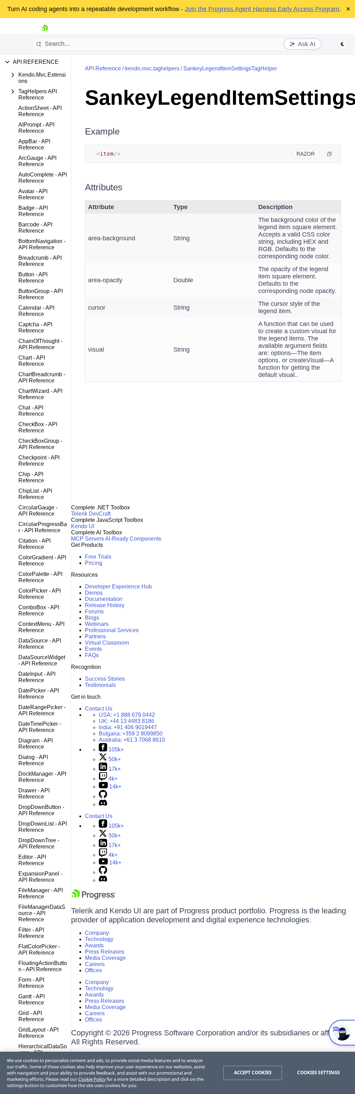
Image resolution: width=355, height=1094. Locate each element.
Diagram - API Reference (35, 744)
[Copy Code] (329, 154)
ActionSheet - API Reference (40, 111)
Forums (94, 611)
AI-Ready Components (133, 539)
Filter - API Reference (31, 933)
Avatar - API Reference (32, 194)
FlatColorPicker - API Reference (39, 950)
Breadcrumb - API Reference (40, 261)
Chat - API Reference (31, 411)
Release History (104, 605)
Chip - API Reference (31, 477)
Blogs (92, 618)
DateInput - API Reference (36, 677)
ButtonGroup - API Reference (40, 294)
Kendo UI (82, 526)
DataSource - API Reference (39, 644)
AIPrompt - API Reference (36, 128)
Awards (94, 945)
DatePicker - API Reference (38, 694)
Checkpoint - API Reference (39, 461)
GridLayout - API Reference (38, 1033)
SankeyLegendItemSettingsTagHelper (230, 68)
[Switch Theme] (342, 44)
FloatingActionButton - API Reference (42, 966)
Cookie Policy (92, 1079)
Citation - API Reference (34, 544)
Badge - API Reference (33, 211)
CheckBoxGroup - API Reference (40, 444)
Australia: (132, 740)
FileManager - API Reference (40, 893)
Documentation (103, 599)
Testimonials (100, 685)
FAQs (92, 655)
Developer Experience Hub (118, 586)
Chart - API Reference (31, 361)
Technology (99, 939)
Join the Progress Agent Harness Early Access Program (262, 9)
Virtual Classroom (107, 643)
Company (97, 933)
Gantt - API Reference (31, 999)
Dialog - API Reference (33, 760)
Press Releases (104, 952)
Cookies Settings (318, 1072)
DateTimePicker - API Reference (39, 727)
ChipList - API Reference (35, 494)
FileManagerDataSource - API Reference (41, 913)
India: (128, 727)
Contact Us (98, 709)
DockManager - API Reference (42, 777)
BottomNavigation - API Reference (42, 244)
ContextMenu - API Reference (41, 627)
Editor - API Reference (32, 860)
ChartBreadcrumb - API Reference (41, 377)
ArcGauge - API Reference (37, 161)
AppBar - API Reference (34, 144)
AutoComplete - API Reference (42, 178)
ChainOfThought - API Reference (40, 344)
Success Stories (105, 679)
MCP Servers (87, 539)
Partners (95, 636)
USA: (127, 715)
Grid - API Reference (31, 1016)
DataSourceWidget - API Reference (41, 660)
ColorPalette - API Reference (40, 577)
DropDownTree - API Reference (38, 843)
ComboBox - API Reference (38, 610)
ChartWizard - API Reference (40, 394)
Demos (94, 593)
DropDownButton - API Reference (41, 810)
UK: (126, 721)
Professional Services (112, 630)
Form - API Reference (31, 983)
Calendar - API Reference (36, 311)
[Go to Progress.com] (93, 898)
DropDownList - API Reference (42, 827)
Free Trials (98, 557)
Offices (93, 970)
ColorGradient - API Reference (42, 560)
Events (93, 649)
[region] (177, 1073)
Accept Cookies (253, 1072)
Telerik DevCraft (91, 514)
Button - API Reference (32, 278)
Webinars (97, 624)
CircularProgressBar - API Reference (42, 527)
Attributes (103, 187)
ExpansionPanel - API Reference (40, 877)
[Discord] (103, 804)
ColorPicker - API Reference (39, 594)
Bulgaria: (131, 733)
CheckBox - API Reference (37, 427)
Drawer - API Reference (34, 793)
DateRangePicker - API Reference (42, 710)
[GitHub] (103, 796)
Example (102, 131)
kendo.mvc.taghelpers (152, 68)
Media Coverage (105, 958)
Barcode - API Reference (35, 228)
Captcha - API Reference (35, 327)
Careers (95, 964)
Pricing (93, 563)
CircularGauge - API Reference (38, 511)
